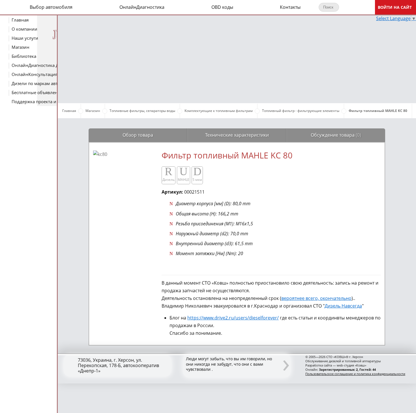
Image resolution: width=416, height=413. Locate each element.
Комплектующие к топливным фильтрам (219, 110)
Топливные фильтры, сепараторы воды (142, 110)
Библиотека (24, 56)
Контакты (290, 7)
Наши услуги (25, 38)
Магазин (20, 47)
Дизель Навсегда (343, 306)
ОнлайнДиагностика (141, 7)
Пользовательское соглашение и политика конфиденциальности (355, 374)
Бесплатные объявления (35, 92)
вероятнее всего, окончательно (316, 298)
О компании (24, 29)
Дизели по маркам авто (35, 83)
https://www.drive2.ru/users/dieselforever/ (233, 318)
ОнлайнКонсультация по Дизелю (35, 74)
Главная (20, 20)
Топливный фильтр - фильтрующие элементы (300, 110)
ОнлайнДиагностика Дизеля (35, 65)
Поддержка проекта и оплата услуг (35, 101)
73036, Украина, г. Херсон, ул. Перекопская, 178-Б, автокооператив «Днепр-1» (118, 365)
